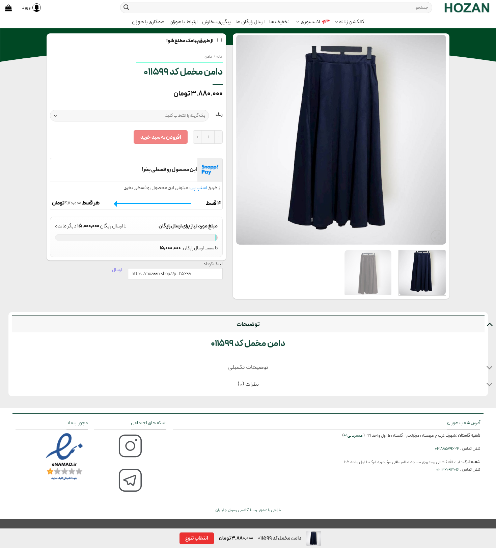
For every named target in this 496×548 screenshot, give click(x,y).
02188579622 (447, 448)
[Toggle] (489, 324)
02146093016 (447, 469)
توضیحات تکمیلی (248, 367)
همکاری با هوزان (148, 22)
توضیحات (248, 324)
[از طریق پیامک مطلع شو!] (341, 140)
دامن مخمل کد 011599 (248, 343)
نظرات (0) (248, 384)
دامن (208, 57)
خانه (219, 57)
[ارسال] (126, 7)
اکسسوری (310, 22)
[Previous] (433, 140)
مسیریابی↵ (353, 435)
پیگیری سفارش (216, 22)
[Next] (244, 140)
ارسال (117, 270)
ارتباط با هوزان (183, 22)
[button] (8, 7)
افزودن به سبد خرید (160, 137)
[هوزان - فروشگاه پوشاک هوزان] (466, 7)
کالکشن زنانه (351, 22)
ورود (26, 7)
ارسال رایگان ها (250, 22)
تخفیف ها (279, 22)
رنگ (219, 115)
